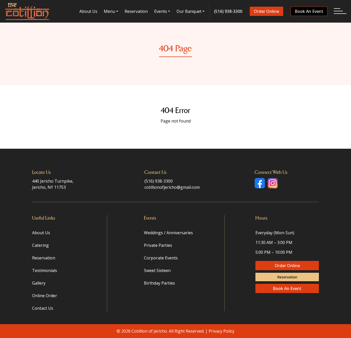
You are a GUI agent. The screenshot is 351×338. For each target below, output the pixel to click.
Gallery (38, 283)
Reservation (136, 11)
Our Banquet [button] (189, 11)
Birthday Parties (159, 283)
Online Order (44, 295)
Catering (40, 245)
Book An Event (309, 11)
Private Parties (158, 245)
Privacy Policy (221, 331)
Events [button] (160, 11)
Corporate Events (161, 258)
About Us (88, 11)
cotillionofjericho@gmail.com (172, 187)
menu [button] (109, 11)
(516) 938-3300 (228, 11)
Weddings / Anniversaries (168, 233)
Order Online (266, 11)
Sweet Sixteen (157, 270)
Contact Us (42, 308)
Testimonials (44, 270)
